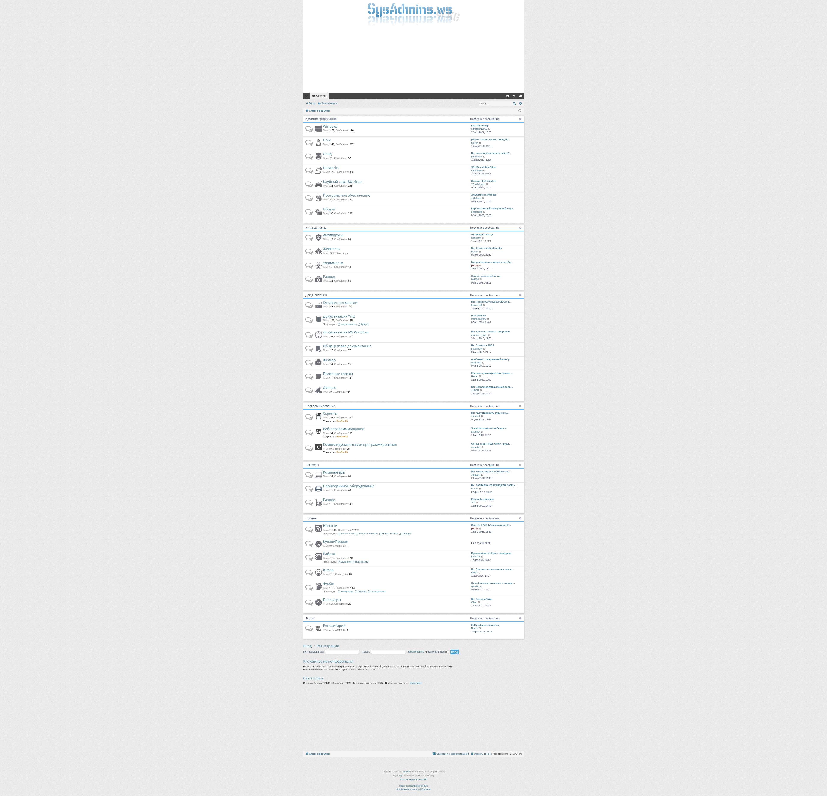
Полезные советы (338, 373)
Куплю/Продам (335, 541)
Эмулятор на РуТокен (484, 194)
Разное (329, 276)
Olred (474, 602)
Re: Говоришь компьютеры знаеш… (492, 569)
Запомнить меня (436, 651)
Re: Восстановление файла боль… (492, 387)
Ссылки (307, 96)
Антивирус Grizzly (482, 234)
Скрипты (330, 413)
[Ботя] (475, 265)
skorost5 (475, 416)
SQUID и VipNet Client (483, 167)
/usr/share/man (349, 324)
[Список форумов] (413, 14)
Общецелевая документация (347, 346)
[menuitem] (507, 96)
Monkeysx (476, 156)
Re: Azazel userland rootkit (486, 248)
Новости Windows (368, 533)
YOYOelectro (478, 184)
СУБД (327, 153)
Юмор (328, 569)
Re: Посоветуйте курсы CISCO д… (491, 302)
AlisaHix (475, 586)
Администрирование (321, 119)
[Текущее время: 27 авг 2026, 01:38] (519, 110)
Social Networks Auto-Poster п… (489, 428)
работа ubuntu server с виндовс (490, 139)
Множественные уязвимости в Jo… (492, 262)
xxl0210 (475, 390)
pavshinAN (477, 348)
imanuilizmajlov (479, 335)
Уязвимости (333, 262)
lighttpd (364, 324)
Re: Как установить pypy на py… (490, 412)
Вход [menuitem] (515, 96)
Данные (329, 387)
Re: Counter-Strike (481, 599)
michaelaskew (478, 319)
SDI (473, 502)
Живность (331, 248)
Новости (330, 525)
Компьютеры (334, 472)
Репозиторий (334, 625)
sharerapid (476, 211)
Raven (474, 143)
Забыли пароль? (416, 651)
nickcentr (476, 238)
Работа (329, 553)
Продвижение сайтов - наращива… (492, 553)
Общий (329, 209)
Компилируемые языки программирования (360, 444)
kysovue (475, 556)
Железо (329, 360)
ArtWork (362, 591)
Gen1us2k (342, 421)
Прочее (311, 518)
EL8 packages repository (485, 625)
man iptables (478, 315)
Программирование (320, 406)
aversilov (476, 447)
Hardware (312, 465)
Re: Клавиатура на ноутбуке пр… (490, 471)
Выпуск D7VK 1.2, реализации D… (491, 525)
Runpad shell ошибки (483, 181)
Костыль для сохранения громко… (492, 373)
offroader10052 (479, 129)
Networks (331, 167)
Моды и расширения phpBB (413, 786)
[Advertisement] (413, 60)
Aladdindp (476, 362)
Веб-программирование (343, 429)
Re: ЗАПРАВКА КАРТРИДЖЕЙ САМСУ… (494, 485)
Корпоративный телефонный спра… (493, 208)
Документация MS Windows (346, 332)
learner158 (476, 305)
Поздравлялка (378, 591)
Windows (330, 126)
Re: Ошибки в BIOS (482, 345)
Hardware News (390, 533)
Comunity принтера (482, 499)
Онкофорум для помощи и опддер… (493, 583)
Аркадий (475, 475)
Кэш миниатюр (480, 125)
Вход (312, 103)
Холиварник (347, 591)
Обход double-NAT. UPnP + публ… (491, 443)
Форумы (321, 95)
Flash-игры (332, 599)
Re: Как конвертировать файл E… (491, 153)
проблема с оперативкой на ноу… (491, 359)
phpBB (406, 771)
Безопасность (315, 228)
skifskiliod (476, 198)
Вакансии (346, 562)
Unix (326, 140)
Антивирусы (333, 235)
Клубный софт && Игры (342, 181)
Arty (400, 775)
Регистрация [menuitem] (521, 96)
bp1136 (475, 279)
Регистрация (329, 103)
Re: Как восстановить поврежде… (491, 331)
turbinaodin (477, 170)
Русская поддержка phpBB (413, 779)
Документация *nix (339, 316)
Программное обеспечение (346, 195)
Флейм (328, 583)
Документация (316, 295)
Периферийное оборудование (348, 486)
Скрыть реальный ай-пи (485, 276)
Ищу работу (361, 562)
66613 (474, 572)
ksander (475, 431)
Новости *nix (347, 533)
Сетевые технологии (340, 302)
